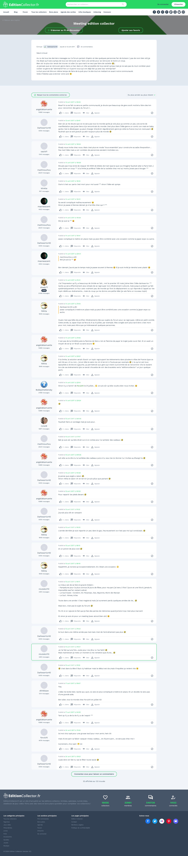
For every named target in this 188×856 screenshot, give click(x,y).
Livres (5, 831)
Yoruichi (44, 737)
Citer (85, 113)
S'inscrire (178, 4)
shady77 (44, 287)
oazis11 (44, 151)
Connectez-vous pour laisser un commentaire (94, 774)
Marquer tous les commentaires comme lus (50, 95)
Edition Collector (77, 819)
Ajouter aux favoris (131, 30)
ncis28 (44, 426)
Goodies (6, 840)
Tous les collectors (39, 12)
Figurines (6, 822)
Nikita (44, 311)
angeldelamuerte (44, 109)
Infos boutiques (84, 12)
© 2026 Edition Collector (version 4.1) (17, 851)
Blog (15, 12)
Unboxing (97, 12)
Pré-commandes (43, 819)
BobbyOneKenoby (44, 390)
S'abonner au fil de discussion (65, 30)
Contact (74, 822)
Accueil (6, 12)
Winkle (44, 188)
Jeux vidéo (7, 825)
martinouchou (44, 170)
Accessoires (7, 837)
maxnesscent (44, 206)
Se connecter (163, 4)
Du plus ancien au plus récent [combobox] (140, 95)
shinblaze (44, 691)
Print (5, 834)
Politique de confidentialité (80, 828)
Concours (107, 12)
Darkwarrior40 (52, 47)
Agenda (40, 825)
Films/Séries (7, 828)
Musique (6, 846)
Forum (25, 12)
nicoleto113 (44, 589)
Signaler (95, 113)
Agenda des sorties (68, 12)
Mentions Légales (77, 825)
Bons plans (53, 12)
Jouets (5, 843)
